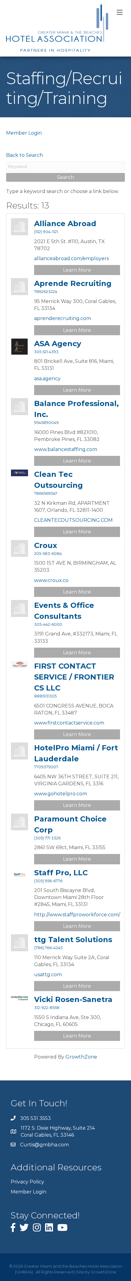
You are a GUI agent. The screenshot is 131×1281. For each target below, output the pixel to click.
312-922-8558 (46, 1007)
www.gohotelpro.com (60, 794)
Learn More (77, 270)
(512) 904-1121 (46, 231)
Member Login (24, 133)
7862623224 (45, 291)
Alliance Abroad (65, 223)
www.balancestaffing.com (65, 449)
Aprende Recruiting (73, 283)
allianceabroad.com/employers (71, 258)
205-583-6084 (48, 553)
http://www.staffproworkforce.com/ (77, 915)
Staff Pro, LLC (61, 872)
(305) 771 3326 (47, 838)
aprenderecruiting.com (62, 318)
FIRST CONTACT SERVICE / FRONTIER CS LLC (74, 677)
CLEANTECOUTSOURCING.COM (73, 520)
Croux (45, 545)
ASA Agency (57, 343)
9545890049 (46, 422)
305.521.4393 (46, 352)
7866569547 (45, 493)
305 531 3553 (35, 1118)
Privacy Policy (27, 1182)
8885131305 (45, 696)
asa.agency (47, 378)
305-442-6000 (48, 624)
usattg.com (48, 974)
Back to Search (24, 155)
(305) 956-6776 (48, 881)
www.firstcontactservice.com (69, 723)
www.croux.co (51, 580)
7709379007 (46, 767)
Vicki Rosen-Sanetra (73, 999)
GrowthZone (81, 1057)
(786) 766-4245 (48, 947)
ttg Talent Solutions (73, 939)
